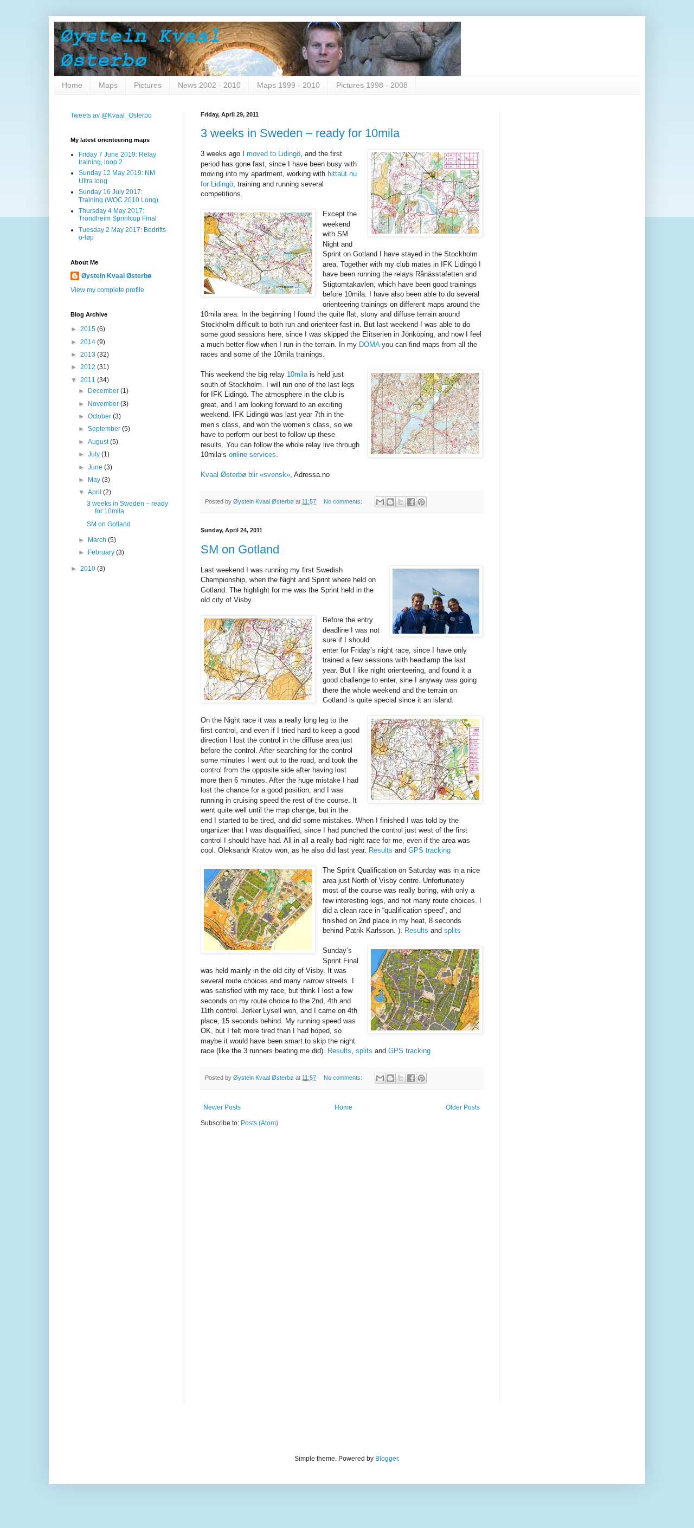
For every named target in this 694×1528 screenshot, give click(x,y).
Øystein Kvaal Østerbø (116, 276)
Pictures (148, 85)
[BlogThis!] (390, 502)
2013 (88, 354)
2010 (88, 568)
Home (72, 85)
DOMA (369, 344)
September (105, 429)
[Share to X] (400, 502)
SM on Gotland (240, 549)
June (96, 467)
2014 (88, 342)
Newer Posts (222, 1107)
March (98, 540)
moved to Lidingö (273, 154)
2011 (88, 380)
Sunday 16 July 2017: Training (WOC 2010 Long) (118, 195)
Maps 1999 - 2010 (288, 85)
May (95, 479)
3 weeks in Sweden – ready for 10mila (300, 133)
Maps (108, 85)
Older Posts (463, 1107)
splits (452, 930)
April (95, 492)
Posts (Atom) (259, 1123)
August (99, 442)
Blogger (386, 1458)
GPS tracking (429, 850)
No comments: (344, 501)
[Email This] (380, 502)
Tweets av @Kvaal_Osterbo (111, 115)
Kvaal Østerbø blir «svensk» (245, 474)
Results (381, 850)
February (102, 552)
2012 (88, 367)
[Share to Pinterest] (421, 502)
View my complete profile (107, 290)
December (104, 391)
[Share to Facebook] (411, 502)
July (94, 454)
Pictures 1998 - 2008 (372, 85)
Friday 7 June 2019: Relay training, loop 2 (117, 158)
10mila (297, 374)
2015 (88, 329)
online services (252, 454)
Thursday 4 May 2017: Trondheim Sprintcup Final (118, 214)
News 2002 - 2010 (209, 85)
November (104, 404)
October (100, 416)
